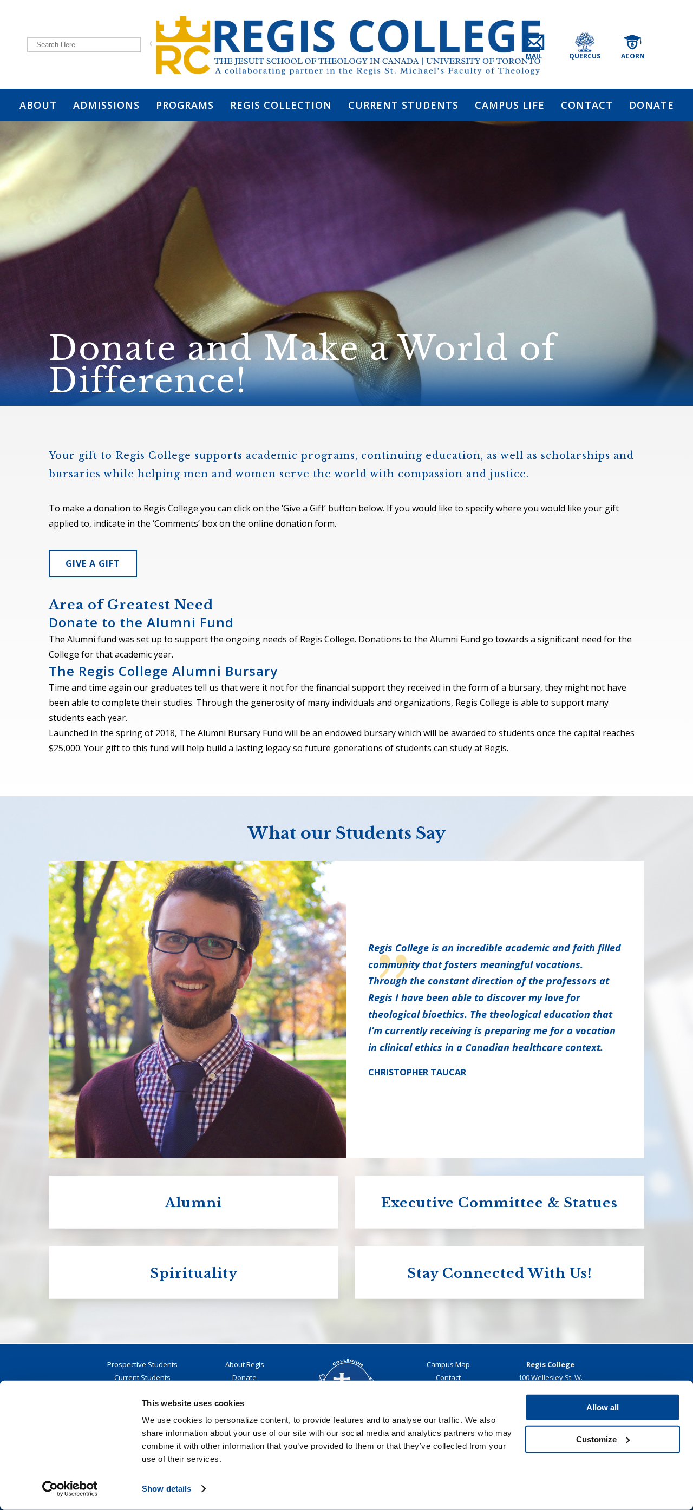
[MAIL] (543, 44)
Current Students (142, 1377)
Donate (244, 1377)
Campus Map (448, 1364)
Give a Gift (93, 563)
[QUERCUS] (598, 44)
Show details (166, 1488)
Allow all (602, 1407)
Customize (596, 1438)
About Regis (244, 1364)
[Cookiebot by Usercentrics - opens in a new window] (70, 1489)
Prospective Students (142, 1364)
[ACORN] (644, 44)
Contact (448, 1377)
